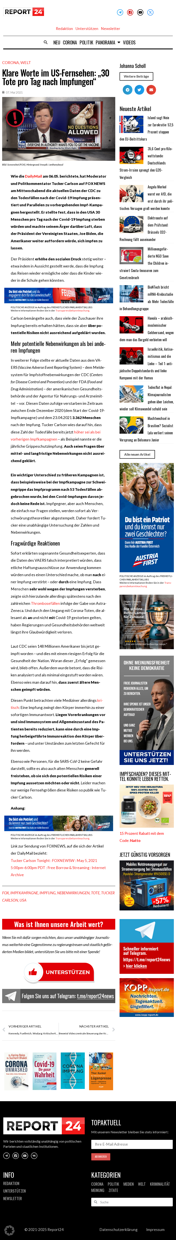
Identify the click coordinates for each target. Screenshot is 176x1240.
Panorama (105, 42)
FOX (5, 893)
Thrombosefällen (45, 603)
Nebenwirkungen (73, 893)
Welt (25, 62)
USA (23, 900)
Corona (70, 42)
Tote (95, 893)
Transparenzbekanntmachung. (73, 310)
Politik (86, 42)
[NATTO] (147, 826)
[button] (45, 42)
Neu (56, 42)
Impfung (47, 893)
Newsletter (110, 28)
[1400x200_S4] (58, 302)
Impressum (155, 1229)
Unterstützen (87, 28)
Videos (129, 42)
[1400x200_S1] (58, 829)
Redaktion (64, 28)
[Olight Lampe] (147, 648)
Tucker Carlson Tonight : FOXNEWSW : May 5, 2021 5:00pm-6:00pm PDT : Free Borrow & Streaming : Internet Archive (58, 867)
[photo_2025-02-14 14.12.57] (147, 763)
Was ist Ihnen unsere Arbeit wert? (58, 924)
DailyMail (33, 176)
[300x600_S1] (147, 571)
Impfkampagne (24, 893)
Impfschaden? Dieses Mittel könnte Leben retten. (145, 776)
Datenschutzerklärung (118, 1229)
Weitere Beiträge (136, 76)
